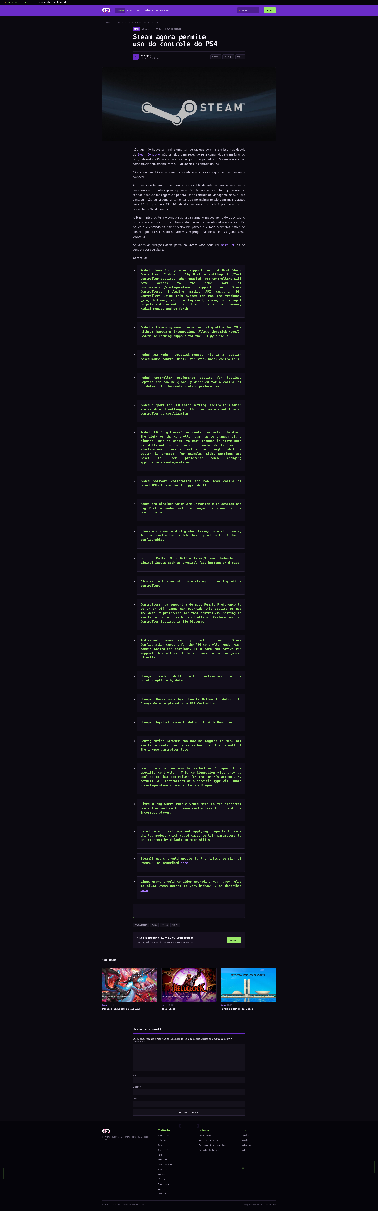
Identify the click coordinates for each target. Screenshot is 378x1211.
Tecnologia (164, 1184)
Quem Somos (205, 1135)
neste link (228, 245)
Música (161, 1179)
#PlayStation (141, 925)
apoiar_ (234, 940)
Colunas (162, 1140)
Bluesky (244, 1135)
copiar (240, 57)
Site (135, 1099)
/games (120, 10)
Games (136, 29)
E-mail (137, 1087)
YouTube (244, 1140)
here (184, 863)
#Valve (175, 925)
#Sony (154, 925)
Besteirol (163, 1150)
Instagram (245, 1145)
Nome (136, 1075)
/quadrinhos (162, 10)
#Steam (164, 925)
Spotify (244, 1150)
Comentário (139, 1042)
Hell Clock (168, 1009)
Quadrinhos (164, 1135)
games (108, 22)
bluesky (215, 57)
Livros (161, 1189)
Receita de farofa (209, 1150)
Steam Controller (149, 154)
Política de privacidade (212, 1145)
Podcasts (162, 1169)
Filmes (161, 1155)
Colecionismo (165, 1164)
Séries (161, 1174)
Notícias (162, 1160)
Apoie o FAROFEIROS (209, 1140)
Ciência (162, 1194)
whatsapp (228, 57)
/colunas (148, 10)
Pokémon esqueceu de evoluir (121, 1009)
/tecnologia (133, 10)
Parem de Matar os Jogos (237, 1009)
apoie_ (269, 10)
